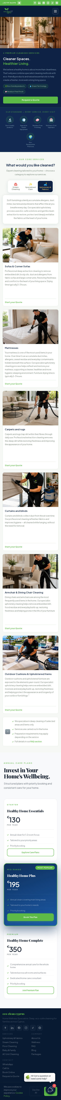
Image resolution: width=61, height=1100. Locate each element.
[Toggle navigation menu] (55, 11)
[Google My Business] (35, 3)
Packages (36, 1054)
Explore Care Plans (30, 852)
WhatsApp (8, 1064)
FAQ (33, 1046)
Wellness (35, 1042)
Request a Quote (30, 100)
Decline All (36, 1091)
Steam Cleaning (10, 1042)
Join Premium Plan (30, 990)
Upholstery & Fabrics (13, 1038)
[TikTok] (52, 3)
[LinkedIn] (39, 3)
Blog (33, 1050)
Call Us (6, 1068)
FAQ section (36, 741)
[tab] (15, 186)
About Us (35, 1038)
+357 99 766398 (9, 3)
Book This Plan (30, 917)
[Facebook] (43, 3)
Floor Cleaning (10, 1046)
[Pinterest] (56, 3)
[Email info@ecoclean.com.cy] (19, 3)
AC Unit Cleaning (11, 1054)
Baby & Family (9, 1050)
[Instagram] (48, 3)
